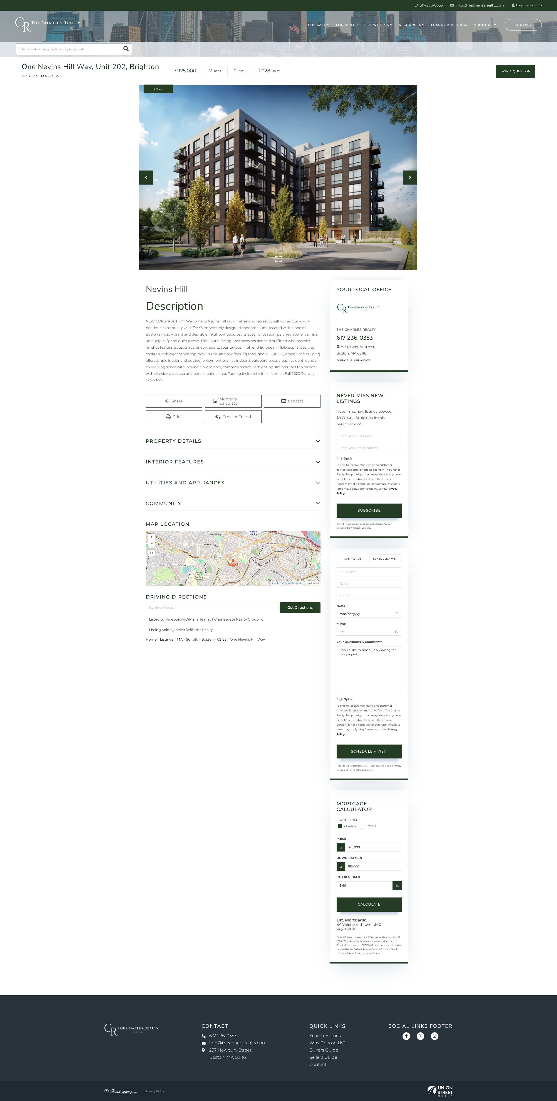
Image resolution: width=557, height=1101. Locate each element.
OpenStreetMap (294, 583)
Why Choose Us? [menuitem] (327, 1043)
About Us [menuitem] (483, 25)
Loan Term (347, 820)
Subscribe (369, 510)
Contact (523, 25)
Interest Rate (349, 877)
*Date (341, 606)
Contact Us (344, 360)
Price (341, 839)
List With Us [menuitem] (376, 25)
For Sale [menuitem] (317, 25)
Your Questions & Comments (359, 642)
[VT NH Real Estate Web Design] (440, 1091)
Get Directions (300, 608)
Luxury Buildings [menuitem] (449, 25)
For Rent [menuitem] (345, 25)
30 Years (349, 826)
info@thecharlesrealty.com (479, 5)
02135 (221, 640)
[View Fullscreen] (151, 553)
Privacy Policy (154, 1091)
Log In (520, 5)
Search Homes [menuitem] (325, 1035)
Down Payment (350, 858)
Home (151, 640)
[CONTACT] (515, 71)
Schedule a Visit (385, 558)
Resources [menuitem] (410, 25)
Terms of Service (357, 769)
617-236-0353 (431, 5)
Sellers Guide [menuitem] (323, 1057)
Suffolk (192, 640)
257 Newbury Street (230, 1054)
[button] (126, 49)
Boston (207, 640)
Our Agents (362, 360)
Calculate (369, 904)
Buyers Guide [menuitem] (323, 1050)
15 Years (370, 826)
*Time (341, 624)
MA (180, 640)
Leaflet (276, 583)
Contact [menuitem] (318, 1064)
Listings (166, 640)
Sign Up (536, 5)
